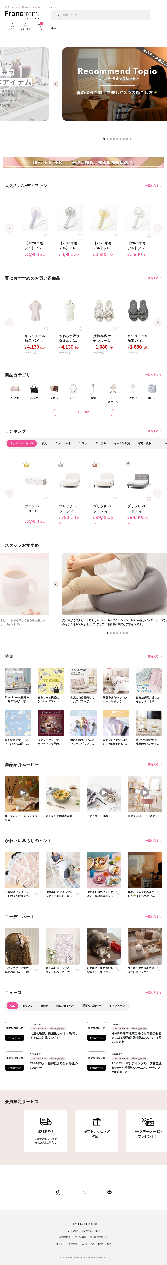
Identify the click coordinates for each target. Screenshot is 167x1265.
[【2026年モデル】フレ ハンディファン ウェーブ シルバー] (70, 218)
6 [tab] (122, 140)
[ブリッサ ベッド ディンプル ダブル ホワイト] (104, 481)
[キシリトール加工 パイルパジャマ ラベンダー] (35, 310)
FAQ (82, 1224)
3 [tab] (112, 140)
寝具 (44, 443)
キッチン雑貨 (122, 443)
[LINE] (109, 1192)
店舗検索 (92, 1224)
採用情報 (72, 1244)
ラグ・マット (63, 443)
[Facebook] (97, 1192)
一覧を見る (152, 185)
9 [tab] (132, 140)
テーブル (100, 443)
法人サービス (87, 1244)
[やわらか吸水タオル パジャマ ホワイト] (70, 310)
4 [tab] (115, 140)
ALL (12, 1005)
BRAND (27, 1005)
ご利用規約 (72, 1230)
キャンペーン (117, 1005)
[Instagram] (71, 1192)
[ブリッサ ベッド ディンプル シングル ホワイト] (70, 481)
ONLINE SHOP (65, 1005)
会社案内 (60, 1244)
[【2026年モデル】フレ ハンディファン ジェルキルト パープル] (35, 218)
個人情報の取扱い (91, 1230)
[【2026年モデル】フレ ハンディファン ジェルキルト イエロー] (104, 218)
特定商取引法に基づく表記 (72, 1237)
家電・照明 (144, 443)
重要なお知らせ (91, 1005)
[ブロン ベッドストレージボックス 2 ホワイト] (35, 481)
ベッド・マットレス (22, 443)
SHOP (44, 1005)
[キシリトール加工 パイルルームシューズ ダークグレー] (138, 310)
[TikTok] (57, 1192)
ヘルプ (73, 1224)
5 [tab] (118, 140)
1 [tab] (105, 140)
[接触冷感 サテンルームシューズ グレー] (104, 310)
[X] (84, 1192)
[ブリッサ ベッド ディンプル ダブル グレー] (138, 481)
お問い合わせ (104, 1244)
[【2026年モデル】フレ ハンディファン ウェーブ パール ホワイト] (138, 218)
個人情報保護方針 (99, 1237)
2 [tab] (109, 140)
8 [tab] (128, 140)
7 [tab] (125, 140)
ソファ (83, 443)
